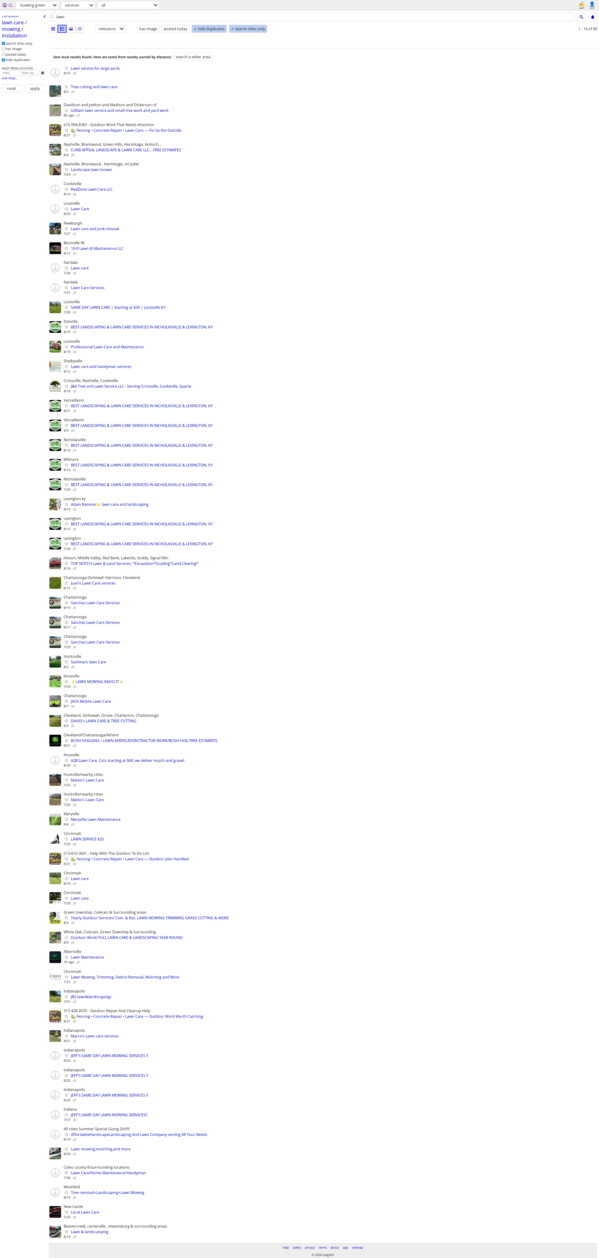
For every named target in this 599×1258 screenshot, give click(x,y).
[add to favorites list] (66, 68)
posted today (16, 54)
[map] (79, 29)
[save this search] (592, 17)
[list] (53, 29)
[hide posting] (75, 73)
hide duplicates (18, 60)
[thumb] (62, 29)
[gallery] (70, 29)
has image (14, 49)
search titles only (19, 43)
